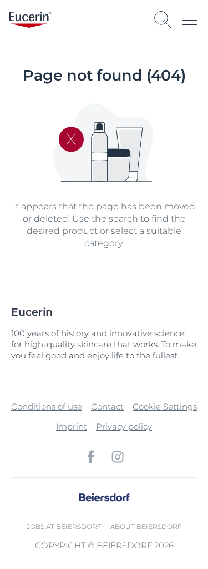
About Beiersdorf (146, 526)
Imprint (71, 426)
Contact (107, 406)
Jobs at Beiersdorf (64, 526)
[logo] (30, 20)
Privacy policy (124, 426)
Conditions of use (46, 406)
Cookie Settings (165, 406)
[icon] (91, 456)
